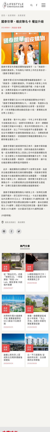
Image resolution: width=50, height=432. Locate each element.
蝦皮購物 (21, 222)
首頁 (3, 15)
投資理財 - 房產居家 (17, 15)
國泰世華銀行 (10, 222)
